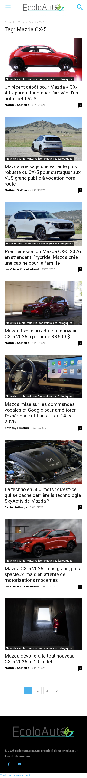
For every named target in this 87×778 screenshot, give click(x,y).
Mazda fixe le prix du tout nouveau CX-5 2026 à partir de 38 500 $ (41, 333)
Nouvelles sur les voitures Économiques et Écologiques (39, 79)
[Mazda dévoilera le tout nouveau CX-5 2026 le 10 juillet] (43, 624)
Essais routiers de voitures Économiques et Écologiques (39, 243)
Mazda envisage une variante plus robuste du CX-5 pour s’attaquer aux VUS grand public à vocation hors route (43, 175)
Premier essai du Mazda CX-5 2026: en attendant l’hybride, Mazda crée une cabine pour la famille (43, 257)
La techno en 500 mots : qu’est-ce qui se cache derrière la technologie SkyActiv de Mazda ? (43, 495)
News (9, 481)
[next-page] (57, 690)
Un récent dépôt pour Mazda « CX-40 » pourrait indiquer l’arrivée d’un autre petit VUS (41, 92)
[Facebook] (9, 765)
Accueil (9, 22)
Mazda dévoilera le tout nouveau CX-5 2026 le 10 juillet (39, 658)
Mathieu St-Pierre (17, 105)
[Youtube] (19, 765)
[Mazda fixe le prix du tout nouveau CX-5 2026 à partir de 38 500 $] (43, 303)
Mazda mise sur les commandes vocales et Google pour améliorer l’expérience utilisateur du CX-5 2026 (40, 412)
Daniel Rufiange (16, 507)
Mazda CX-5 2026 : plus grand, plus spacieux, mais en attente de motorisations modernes (42, 574)
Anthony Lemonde (17, 428)
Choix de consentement (15, 775)
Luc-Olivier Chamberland (22, 269)
